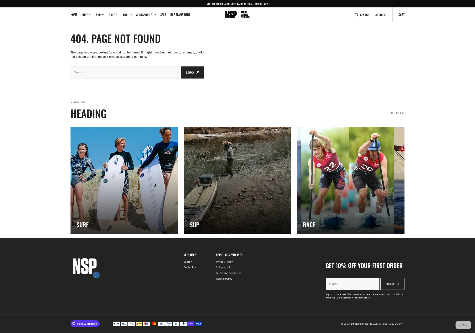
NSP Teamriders (180, 14)
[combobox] (125, 72)
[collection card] (124, 180)
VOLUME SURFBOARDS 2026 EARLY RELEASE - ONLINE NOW (237, 4)
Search (364, 15)
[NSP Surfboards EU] (237, 14)
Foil (125, 15)
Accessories (144, 15)
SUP (98, 15)
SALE (163, 14)
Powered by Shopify (392, 324)
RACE (112, 15)
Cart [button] (401, 14)
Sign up (390, 284)
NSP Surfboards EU (365, 324)
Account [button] (380, 15)
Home (74, 14)
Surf (85, 15)
